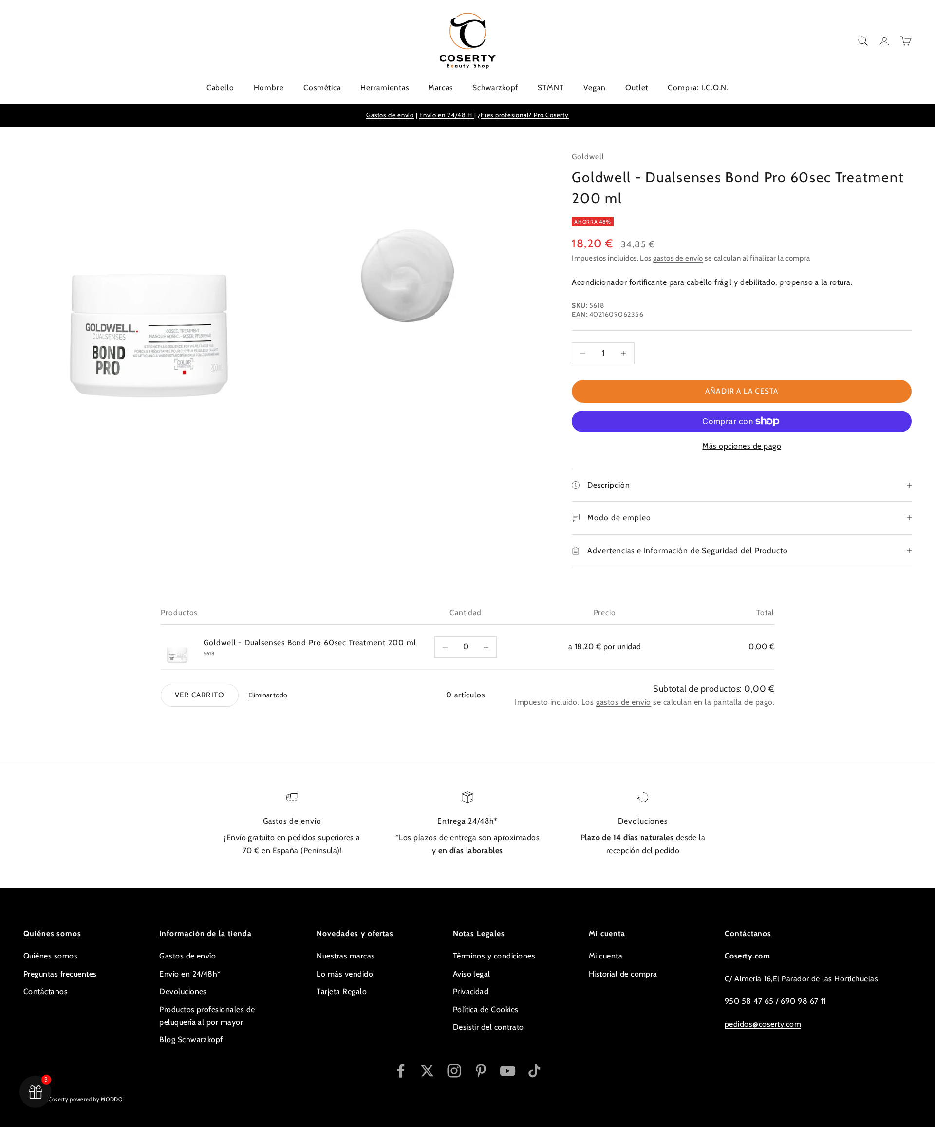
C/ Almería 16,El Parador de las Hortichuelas (801, 978)
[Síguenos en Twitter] (427, 1070)
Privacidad (471, 991)
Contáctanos (45, 991)
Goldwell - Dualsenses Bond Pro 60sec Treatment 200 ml (310, 642)
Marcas (440, 87)
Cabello (220, 87)
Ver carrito (199, 695)
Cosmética (322, 87)
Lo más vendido (345, 973)
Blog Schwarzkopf (191, 1039)
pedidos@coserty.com (763, 1024)
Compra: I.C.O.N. (698, 87)
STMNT (551, 87)
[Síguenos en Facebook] (400, 1070)
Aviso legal (471, 973)
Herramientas (384, 87)
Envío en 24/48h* (190, 973)
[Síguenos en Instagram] (454, 1070)
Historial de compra (623, 973)
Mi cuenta (605, 955)
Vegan (594, 87)
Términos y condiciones (494, 955)
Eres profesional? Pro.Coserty (525, 115)
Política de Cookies (486, 1009)
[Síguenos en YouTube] (507, 1070)
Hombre (269, 87)
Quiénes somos (50, 955)
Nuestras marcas (345, 955)
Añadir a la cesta (741, 391)
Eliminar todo (267, 695)
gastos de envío (678, 258)
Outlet (637, 87)
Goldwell (588, 156)
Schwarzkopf (495, 87)
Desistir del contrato (488, 1027)
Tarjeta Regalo (342, 991)
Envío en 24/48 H (446, 115)
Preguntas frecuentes (60, 973)
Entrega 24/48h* (467, 821)
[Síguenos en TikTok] (534, 1070)
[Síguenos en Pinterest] (480, 1070)
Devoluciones (642, 821)
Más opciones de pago (741, 446)
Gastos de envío (390, 115)
